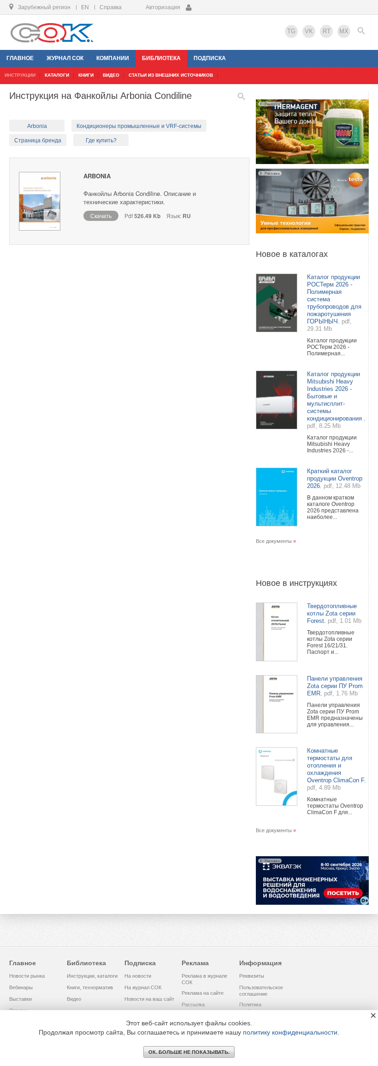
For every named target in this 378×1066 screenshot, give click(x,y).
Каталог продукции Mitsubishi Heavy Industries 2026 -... (332, 444)
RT (327, 31)
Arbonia (37, 126)
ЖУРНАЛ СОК (65, 58)
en (85, 7)
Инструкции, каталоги (92, 976)
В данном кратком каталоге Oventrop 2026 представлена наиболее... (333, 507)
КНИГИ (86, 75)
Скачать (101, 215)
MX (343, 31)
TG (291, 31)
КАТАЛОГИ (57, 75)
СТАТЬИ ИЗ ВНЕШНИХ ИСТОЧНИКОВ (171, 75)
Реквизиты (251, 976)
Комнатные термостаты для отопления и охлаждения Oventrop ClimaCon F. (336, 765)
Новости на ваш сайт (149, 999)
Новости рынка (27, 976)
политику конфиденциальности (290, 1032)
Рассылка (193, 1004)
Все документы (274, 541)
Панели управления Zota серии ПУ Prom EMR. (335, 686)
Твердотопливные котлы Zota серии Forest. (332, 613)
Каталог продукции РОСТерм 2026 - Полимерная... (332, 347)
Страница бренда (37, 140)
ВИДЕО (111, 75)
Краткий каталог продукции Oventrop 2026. (334, 478)
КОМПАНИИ (112, 58)
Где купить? (101, 140)
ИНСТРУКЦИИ (20, 75)
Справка (111, 7)
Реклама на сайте (203, 993)
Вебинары (21, 987)
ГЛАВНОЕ (20, 58)
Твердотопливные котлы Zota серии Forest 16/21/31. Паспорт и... (330, 642)
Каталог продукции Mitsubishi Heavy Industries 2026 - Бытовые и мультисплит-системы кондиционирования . (336, 396)
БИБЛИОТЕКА (161, 58)
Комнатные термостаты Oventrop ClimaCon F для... (335, 806)
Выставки (20, 999)
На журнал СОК (142, 987)
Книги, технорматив (90, 987)
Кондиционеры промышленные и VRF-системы (139, 126)
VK (309, 31)
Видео (74, 999)
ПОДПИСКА (210, 58)
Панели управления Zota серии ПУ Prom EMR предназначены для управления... (335, 715)
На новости (137, 976)
